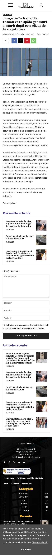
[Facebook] (14, 40)
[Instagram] (9, 462)
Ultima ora (7, 15)
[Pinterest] (27, 40)
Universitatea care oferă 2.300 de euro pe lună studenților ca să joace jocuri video (19, 422)
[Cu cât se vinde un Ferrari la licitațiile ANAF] (41, 240)
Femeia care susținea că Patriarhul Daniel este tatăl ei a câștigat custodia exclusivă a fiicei (20, 254)
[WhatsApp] (33, 40)
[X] (20, 40)
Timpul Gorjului (18, 34)
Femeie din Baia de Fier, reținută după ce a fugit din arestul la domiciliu (19, 223)
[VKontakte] (19, 462)
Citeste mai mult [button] (39, 542)
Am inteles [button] (26, 549)
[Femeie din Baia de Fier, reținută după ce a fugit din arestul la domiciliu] (41, 225)
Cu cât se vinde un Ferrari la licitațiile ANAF (20, 237)
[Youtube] (24, 462)
